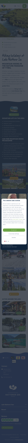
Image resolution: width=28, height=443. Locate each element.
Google (20, 219)
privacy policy (15, 219)
